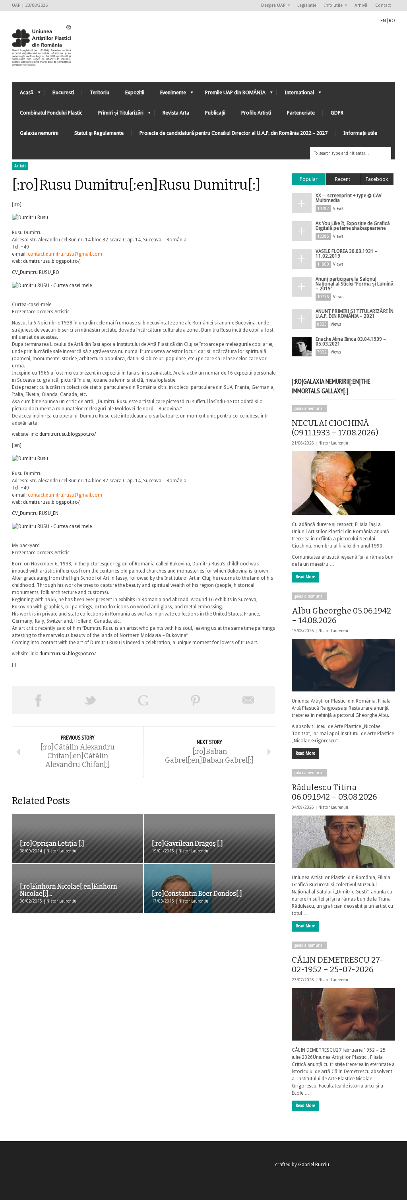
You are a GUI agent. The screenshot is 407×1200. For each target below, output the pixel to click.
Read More (305, 577)
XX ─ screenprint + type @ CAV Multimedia (349, 198)
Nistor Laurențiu (333, 443)
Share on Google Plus (143, 700)
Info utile (331, 6)
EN (383, 20)
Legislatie (306, 5)
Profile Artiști (256, 113)
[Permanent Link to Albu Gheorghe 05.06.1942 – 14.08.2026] (343, 665)
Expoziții (134, 92)
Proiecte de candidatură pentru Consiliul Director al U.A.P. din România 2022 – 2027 (234, 133)
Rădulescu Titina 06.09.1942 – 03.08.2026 (334, 792)
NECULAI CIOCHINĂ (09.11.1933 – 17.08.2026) (335, 427)
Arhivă (361, 5)
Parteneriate (301, 113)
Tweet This (90, 700)
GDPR (337, 113)
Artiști (20, 166)
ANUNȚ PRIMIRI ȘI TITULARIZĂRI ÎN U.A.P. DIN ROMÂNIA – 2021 (354, 314)
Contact (383, 5)
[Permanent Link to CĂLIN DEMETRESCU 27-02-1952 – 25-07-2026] (343, 1014)
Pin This (195, 700)
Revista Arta (176, 113)
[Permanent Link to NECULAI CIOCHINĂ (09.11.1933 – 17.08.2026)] (343, 483)
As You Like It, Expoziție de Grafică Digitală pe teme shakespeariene (353, 226)
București (63, 92)
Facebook (377, 179)
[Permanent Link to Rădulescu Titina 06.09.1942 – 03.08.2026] (343, 842)
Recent (342, 179)
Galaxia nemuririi (39, 133)
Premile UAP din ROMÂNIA (231, 94)
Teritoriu (99, 92)
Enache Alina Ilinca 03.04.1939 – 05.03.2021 (351, 341)
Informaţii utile (360, 133)
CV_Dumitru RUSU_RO (35, 272)
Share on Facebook (38, 700)
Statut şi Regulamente (99, 133)
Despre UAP (271, 6)
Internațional (295, 94)
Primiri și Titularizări (116, 115)
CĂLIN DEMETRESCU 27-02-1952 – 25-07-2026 (338, 964)
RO (392, 20)
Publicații (215, 113)
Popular (309, 179)
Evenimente (169, 94)
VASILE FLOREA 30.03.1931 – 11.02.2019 (347, 254)
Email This (248, 700)
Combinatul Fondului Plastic (51, 113)
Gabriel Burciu (313, 1164)
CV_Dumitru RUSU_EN (35, 513)
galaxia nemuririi (309, 408)
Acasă (22, 94)
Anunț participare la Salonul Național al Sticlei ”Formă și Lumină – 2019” (354, 283)
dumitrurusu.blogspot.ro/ (51, 261)
